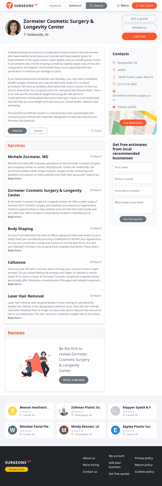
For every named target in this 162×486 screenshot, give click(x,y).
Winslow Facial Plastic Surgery (43, 426)
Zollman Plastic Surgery (89, 407)
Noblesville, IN (37, 34)
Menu (124, 5)
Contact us (90, 472)
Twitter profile (127, 107)
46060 (121, 70)
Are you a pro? (16, 469)
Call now (139, 36)
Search (98, 5)
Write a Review (73, 380)
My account (116, 456)
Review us (139, 27)
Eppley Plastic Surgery (140, 426)
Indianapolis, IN (83, 415)
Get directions (132, 123)
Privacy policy (144, 458)
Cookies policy (144, 472)
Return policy (144, 465)
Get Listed (146, 5)
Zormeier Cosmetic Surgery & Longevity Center (58, 24)
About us (89, 458)
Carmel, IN (29, 415)
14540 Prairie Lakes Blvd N (135, 77)
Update (38, 130)
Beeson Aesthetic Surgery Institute (47, 407)
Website (17, 130)
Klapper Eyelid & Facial (140, 407)
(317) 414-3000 (127, 84)
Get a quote (139, 18)
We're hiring (91, 465)
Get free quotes (133, 219)
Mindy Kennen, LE (85, 426)
